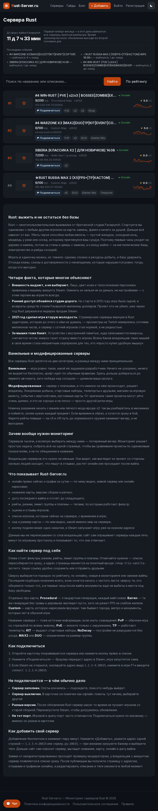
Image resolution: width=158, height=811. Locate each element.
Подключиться (50, 110)
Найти (112, 81)
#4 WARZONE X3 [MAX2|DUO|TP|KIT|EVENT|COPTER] (42, 54)
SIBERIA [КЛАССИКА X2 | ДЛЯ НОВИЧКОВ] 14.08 (39, 62)
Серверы (56, 5)
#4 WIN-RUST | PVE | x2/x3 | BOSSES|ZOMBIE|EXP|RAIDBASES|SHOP (107, 64)
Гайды (71, 5)
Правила (128, 804)
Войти (118, 5)
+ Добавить (99, 5)
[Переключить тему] (151, 5)
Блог (82, 5)
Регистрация (135, 5)
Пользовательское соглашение (95, 804)
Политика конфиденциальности (47, 804)
